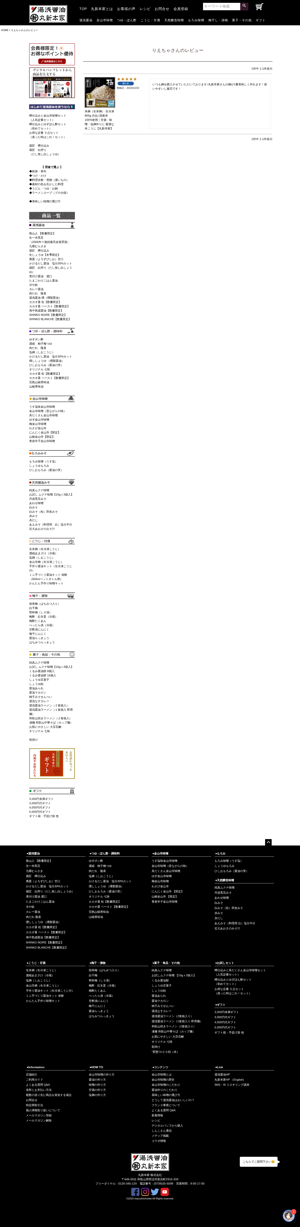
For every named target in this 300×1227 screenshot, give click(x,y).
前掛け (33, 739)
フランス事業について (166, 1105)
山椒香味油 (36, 386)
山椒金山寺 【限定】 (165, 896)
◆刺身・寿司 (37, 171)
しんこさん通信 (162, 1130)
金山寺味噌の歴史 (163, 1079)
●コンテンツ (160, 1067)
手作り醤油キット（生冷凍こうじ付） (50, 990)
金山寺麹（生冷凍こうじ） (46, 561)
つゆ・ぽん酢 (127, 19)
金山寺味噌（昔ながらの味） (47, 411)
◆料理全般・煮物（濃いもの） (49, 179)
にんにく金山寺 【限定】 (168, 891)
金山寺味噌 (105, 19)
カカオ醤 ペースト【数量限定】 (49, 306)
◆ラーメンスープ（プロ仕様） (49, 192)
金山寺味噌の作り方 (101, 1074)
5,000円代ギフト (40, 811)
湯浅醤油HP (222, 1074)
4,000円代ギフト (40, 807)
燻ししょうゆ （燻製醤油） (46, 360)
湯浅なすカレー (39, 701)
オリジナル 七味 (39, 369)
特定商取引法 (34, 1105)
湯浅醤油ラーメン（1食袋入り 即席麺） (177, 1021)
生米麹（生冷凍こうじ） (45, 549)
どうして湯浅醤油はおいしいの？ (173, 1100)
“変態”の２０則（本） (165, 1051)
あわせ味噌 (36, 503)
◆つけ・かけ (37, 175)
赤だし (33, 520)
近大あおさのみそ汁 (42, 528)
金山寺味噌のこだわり (166, 1084)
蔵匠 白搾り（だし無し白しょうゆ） (50, 891)
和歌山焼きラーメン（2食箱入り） (174, 1026)
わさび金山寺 (37, 428)
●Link (219, 1067)
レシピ (145, 7)
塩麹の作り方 (97, 1095)
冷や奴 (33, 284)
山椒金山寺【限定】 (42, 436)
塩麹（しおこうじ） (42, 352)
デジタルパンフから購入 (167, 1125)
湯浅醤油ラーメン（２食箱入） (49, 705)
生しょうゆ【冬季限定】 (45, 254)
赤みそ (33, 516)
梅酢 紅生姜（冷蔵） (43, 616)
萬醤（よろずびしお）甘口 (46, 259)
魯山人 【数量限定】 (42, 233)
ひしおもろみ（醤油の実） (46, 365)
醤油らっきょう (39, 638)
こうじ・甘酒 (150, 19)
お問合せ (162, 7)
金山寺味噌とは (162, 1074)
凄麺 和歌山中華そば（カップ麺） (51, 722)
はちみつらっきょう (42, 642)
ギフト (261, 19)
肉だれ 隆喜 (37, 293)
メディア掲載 (160, 1135)
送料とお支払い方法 (39, 1089)
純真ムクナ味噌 (39, 490)
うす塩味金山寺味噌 (42, 406)
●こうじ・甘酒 (36, 962)
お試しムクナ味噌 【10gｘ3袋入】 (174, 975)
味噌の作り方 (97, 1084)
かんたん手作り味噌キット (46, 583)
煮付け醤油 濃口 (40, 276)
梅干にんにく (37, 633)
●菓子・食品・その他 (166, 962)
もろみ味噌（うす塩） (43, 461)
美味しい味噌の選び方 (166, 1095)
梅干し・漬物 (218, 19)
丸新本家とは (102, 7)
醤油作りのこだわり (164, 1089)
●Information (35, 1067)
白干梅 (33, 608)
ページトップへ (268, 842)
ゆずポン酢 (36, 339)
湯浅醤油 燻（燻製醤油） (45, 297)
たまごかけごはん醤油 (43, 280)
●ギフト (220, 1004)
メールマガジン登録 (39, 1115)
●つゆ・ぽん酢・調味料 (105, 853)
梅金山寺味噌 (37, 423)
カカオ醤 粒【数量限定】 (45, 302)
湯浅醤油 (85, 19)
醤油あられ (36, 688)
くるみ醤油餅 (160, 980)
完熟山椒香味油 (39, 382)
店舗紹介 (31, 1074)
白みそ (33, 507)
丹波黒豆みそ (37, 498)
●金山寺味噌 (160, 853)
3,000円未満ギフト (41, 799)
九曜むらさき (37, 246)
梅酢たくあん (37, 620)
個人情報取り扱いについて (43, 1110)
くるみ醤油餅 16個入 (42, 675)
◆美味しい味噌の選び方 (45, 201)
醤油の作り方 (97, 1079)
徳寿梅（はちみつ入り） (45, 603)
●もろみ (220, 853)
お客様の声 (126, 7)
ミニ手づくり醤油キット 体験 (45, 995)
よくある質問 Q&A (38, 1084)
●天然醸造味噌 (224, 880)
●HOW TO (96, 1067)
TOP (83, 7)
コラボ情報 (159, 1140)
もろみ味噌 (196, 19)
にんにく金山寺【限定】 (45, 432)
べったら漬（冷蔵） (42, 625)
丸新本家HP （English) (229, 1079)
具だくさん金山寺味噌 (43, 415)
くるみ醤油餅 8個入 (41, 671)
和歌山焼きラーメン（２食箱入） (50, 718)
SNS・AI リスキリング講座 (231, 1084)
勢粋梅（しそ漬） (40, 612)
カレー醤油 (36, 289)
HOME (4, 30)
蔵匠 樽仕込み (39, 145)
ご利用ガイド (34, 1079)
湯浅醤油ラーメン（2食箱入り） (172, 1016)
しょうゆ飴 (36, 684)
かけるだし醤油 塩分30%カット (50, 263)
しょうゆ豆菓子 (39, 679)
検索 (244, 6)
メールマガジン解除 (39, 1120)
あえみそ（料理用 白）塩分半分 (50, 524)
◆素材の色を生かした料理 (46, 184)
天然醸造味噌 (174, 19)
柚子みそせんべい (40, 696)
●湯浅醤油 (33, 853)
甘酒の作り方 (97, 1089)
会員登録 (180, 7)
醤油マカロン (37, 692)
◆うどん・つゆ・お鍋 (43, 188)
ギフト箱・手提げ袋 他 (44, 816)
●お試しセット (224, 962)
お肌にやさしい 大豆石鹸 (45, 726)
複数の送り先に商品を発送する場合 (49, 1095)
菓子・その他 (242, 19)
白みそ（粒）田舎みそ (43, 511)
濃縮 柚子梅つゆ (40, 343)
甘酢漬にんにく (39, 629)
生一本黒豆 (33, 865)
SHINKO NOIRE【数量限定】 (48, 314)
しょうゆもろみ (39, 465)
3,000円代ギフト (40, 803)
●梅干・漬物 (98, 962)
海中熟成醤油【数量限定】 (46, 310)
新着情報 (157, 1115)
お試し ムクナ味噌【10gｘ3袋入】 (51, 494)
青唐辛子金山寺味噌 (42, 441)
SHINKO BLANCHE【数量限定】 (50, 319)
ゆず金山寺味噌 (39, 419)
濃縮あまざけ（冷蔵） (43, 553)
